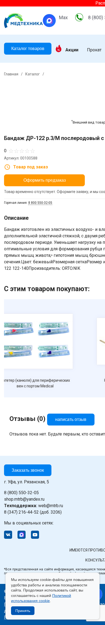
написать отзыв (70, 419)
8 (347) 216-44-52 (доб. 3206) (33, 512)
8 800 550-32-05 (40, 203)
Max (63, 17)
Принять (22, 611)
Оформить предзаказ (44, 180)
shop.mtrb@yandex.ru (24, 499)
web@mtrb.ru (33, 505)
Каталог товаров (27, 48)
